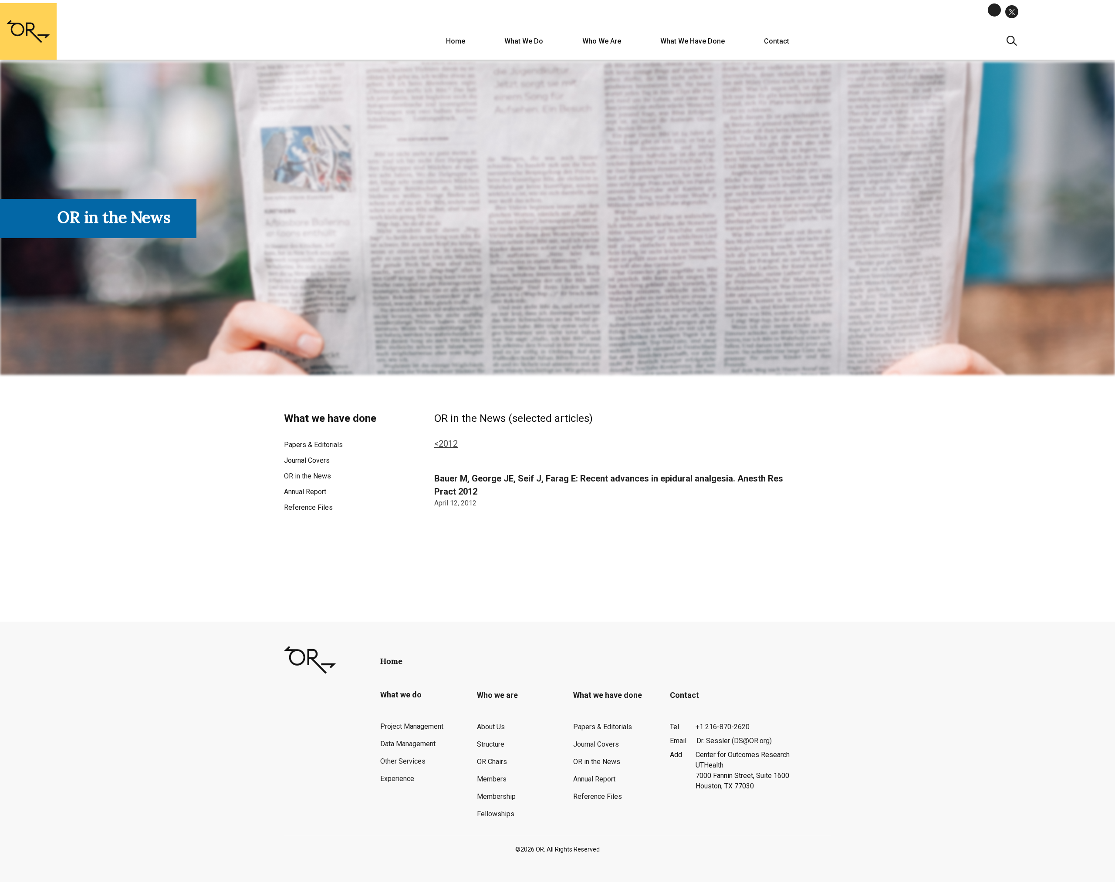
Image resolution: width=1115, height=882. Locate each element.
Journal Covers (307, 460)
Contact (776, 41)
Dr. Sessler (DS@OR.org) (734, 741)
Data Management (408, 744)
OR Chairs (492, 761)
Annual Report (305, 492)
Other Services (403, 761)
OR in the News (307, 476)
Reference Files (308, 507)
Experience (397, 778)
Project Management (411, 726)
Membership (496, 796)
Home (455, 41)
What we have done (692, 41)
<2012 (446, 443)
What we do (523, 41)
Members (492, 779)
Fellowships (495, 814)
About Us (491, 727)
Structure (490, 744)
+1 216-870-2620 (723, 727)
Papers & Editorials (313, 445)
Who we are (601, 41)
